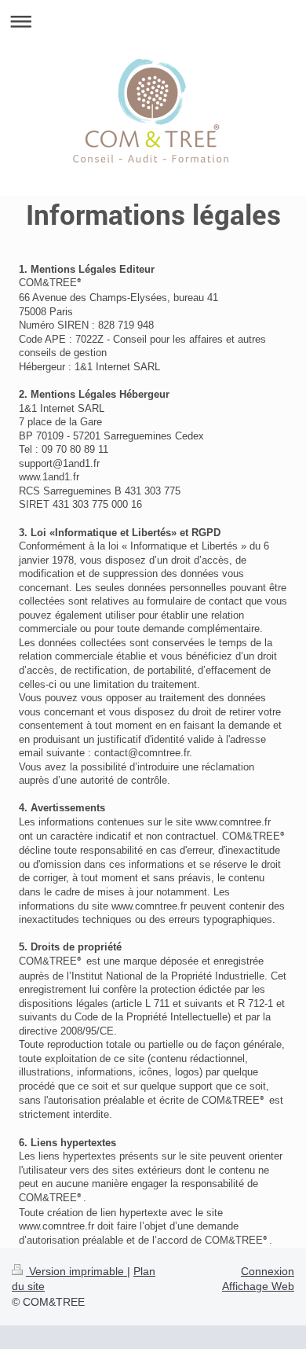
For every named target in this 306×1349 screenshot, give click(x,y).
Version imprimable (76, 1271)
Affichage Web (258, 1286)
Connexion (267, 1271)
